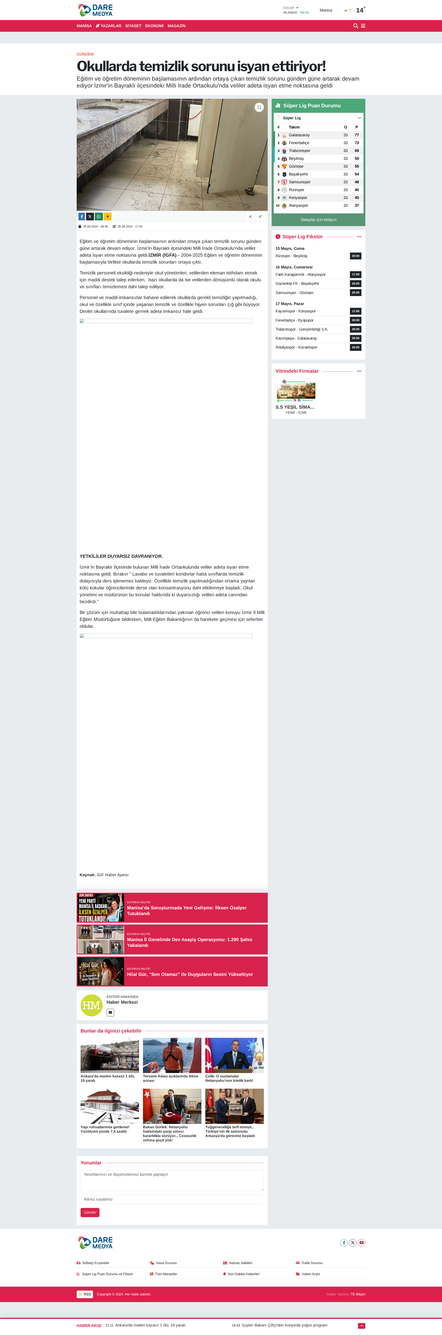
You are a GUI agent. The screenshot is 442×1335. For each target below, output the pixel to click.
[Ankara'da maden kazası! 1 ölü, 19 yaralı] (110, 1055)
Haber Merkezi (122, 1002)
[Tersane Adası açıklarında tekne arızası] (172, 1055)
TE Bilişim (358, 1294)
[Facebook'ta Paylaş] (82, 216)
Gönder (90, 1212)
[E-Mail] (110, 1012)
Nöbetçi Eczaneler (95, 1263)
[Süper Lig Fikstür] (359, 237)
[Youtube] (361, 1243)
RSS (87, 1294)
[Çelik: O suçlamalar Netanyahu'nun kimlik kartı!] (234, 1055)
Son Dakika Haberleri (243, 1274)
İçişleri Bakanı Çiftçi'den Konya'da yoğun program (284, 1325)
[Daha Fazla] (107, 216)
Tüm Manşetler (166, 1274)
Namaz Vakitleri (240, 1263)
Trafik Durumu (312, 1263)
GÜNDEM (85, 54)
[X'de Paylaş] (90, 216)
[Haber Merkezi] (92, 1005)
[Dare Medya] (94, 10)
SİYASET (133, 26)
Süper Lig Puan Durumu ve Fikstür (107, 1274)
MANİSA (84, 26)
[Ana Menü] (362, 26)
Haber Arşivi (311, 1274)
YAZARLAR (111, 26)
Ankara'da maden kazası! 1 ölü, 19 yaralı (150, 1325)
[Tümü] (359, 371)
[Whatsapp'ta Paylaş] (99, 216)
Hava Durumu (166, 1263)
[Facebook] (344, 1243)
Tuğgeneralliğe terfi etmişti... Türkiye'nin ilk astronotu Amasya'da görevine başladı (230, 1131)
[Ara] (356, 26)
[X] (353, 1243)
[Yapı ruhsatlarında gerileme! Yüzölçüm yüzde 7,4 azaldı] (110, 1106)
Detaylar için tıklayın (318, 220)
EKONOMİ (154, 26)
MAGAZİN (177, 26)
